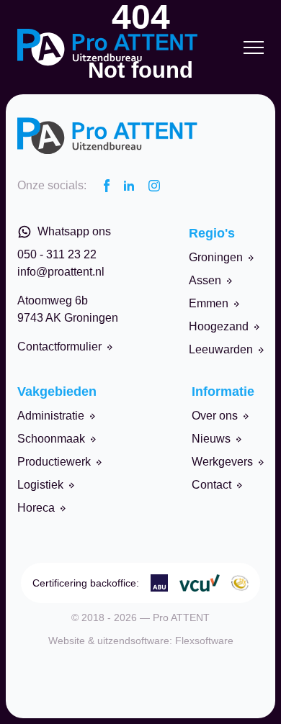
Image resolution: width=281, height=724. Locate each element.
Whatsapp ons (74, 231)
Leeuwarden (221, 349)
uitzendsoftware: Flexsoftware (165, 640)
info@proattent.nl (60, 272)
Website (66, 640)
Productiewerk (54, 462)
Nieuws (211, 439)
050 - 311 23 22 (57, 254)
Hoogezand (219, 326)
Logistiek (40, 485)
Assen (205, 280)
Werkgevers (222, 462)
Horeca (36, 508)
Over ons (215, 415)
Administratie (50, 415)
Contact (211, 485)
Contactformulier (59, 346)
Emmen (208, 303)
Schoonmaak (51, 439)
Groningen (216, 257)
